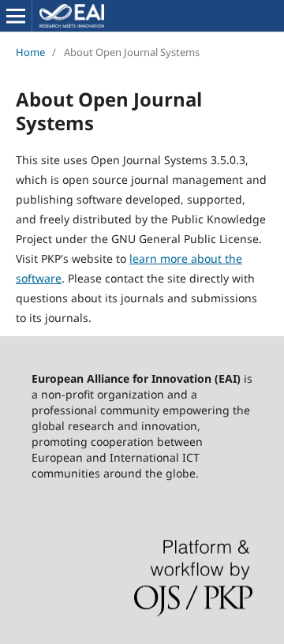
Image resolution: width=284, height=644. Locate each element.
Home (30, 52)
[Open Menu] (16, 16)
